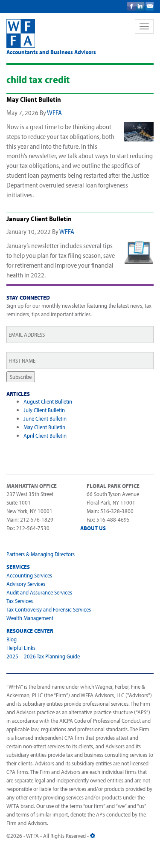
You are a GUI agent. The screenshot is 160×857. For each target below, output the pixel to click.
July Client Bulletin (44, 410)
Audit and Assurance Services (39, 592)
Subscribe (21, 377)
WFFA (65, 33)
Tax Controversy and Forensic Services (48, 609)
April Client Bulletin (45, 435)
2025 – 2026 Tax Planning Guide (43, 656)
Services (18, 567)
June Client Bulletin (45, 418)
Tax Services (19, 601)
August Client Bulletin (47, 401)
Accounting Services (29, 575)
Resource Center (29, 631)
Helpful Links (20, 648)
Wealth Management (29, 618)
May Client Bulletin (33, 99)
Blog (11, 639)
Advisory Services (25, 584)
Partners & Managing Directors (40, 554)
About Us (93, 528)
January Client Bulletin (39, 218)
